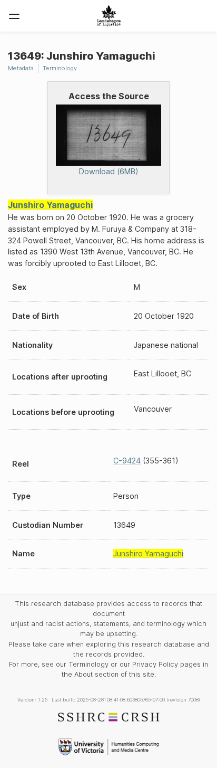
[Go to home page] (108, 16)
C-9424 (127, 460)
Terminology (60, 68)
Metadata (21, 68)
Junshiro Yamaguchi (50, 205)
